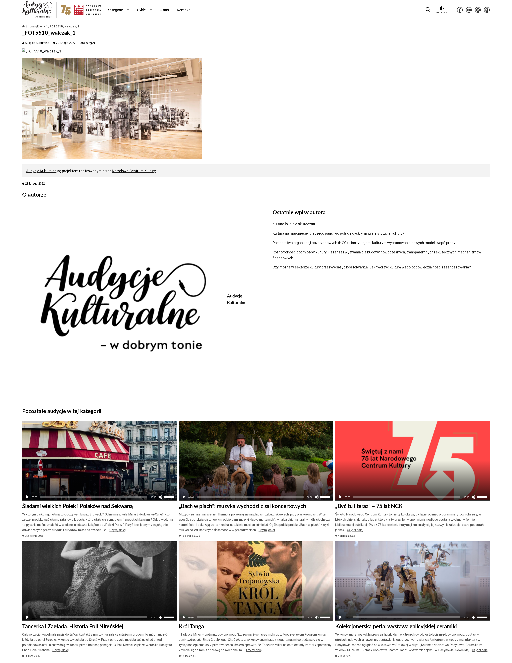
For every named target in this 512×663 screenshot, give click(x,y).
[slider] (169, 496)
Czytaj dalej (117, 530)
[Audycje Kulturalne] (121, 303)
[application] (99, 497)
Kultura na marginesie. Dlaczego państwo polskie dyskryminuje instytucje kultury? (338, 233)
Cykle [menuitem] (141, 10)
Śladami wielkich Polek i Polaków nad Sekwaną (77, 506)
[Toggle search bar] (428, 10)
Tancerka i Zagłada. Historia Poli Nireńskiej (72, 626)
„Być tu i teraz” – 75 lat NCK (368, 506)
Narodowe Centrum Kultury (134, 171)
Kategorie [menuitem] (115, 10)
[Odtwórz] (27, 497)
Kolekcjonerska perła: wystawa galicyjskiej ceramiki (396, 626)
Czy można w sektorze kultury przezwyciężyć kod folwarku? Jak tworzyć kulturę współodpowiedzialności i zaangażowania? (372, 267)
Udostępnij (88, 42)
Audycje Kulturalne (36, 43)
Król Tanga (191, 626)
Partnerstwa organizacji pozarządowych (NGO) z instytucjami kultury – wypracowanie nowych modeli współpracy (364, 243)
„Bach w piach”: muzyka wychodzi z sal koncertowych (242, 506)
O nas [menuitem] (164, 10)
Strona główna (35, 26)
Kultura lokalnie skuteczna (294, 224)
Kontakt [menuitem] (183, 10)
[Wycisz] (160, 497)
